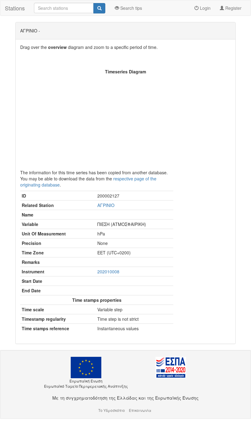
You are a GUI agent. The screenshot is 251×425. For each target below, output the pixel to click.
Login (205, 8)
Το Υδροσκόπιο (111, 410)
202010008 (108, 271)
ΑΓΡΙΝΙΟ (105, 205)
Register (233, 8)
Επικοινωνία (140, 410)
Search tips (130, 8)
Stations (15, 8)
